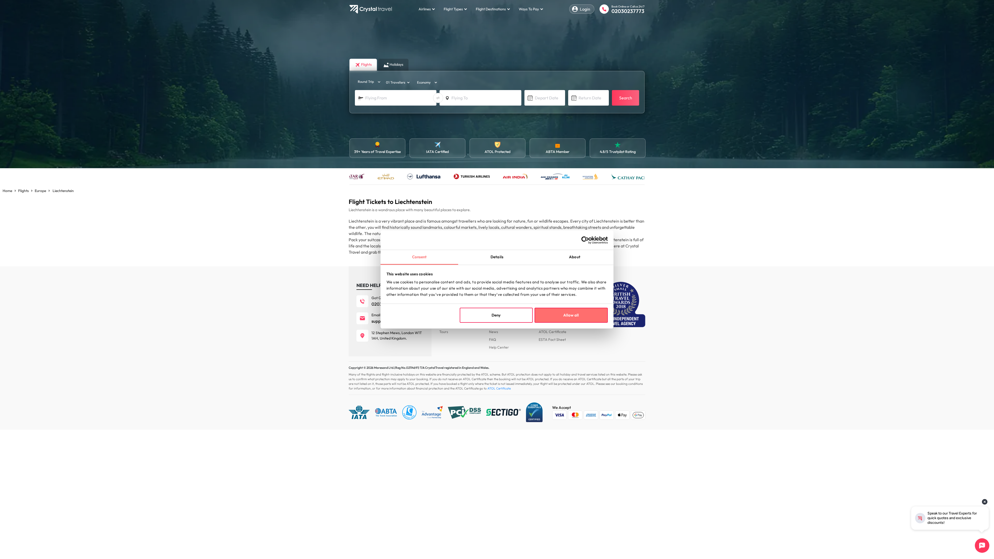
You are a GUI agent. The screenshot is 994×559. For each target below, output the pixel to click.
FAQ (492, 339)
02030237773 (627, 11)
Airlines (425, 9)
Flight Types (453, 9)
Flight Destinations (491, 9)
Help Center (499, 347)
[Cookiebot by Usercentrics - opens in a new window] (585, 240)
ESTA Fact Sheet (552, 339)
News (493, 331)
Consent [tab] (419, 256)
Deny (496, 315)
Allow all (571, 315)
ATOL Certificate (552, 331)
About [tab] (574, 256)
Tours (443, 331)
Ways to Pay (529, 9)
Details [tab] (497, 256)
